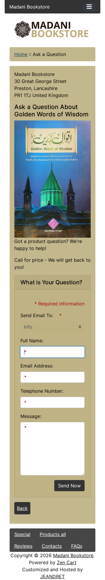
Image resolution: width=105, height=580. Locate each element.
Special (22, 534)
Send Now (69, 486)
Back (22, 508)
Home (20, 54)
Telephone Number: (41, 391)
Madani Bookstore (73, 555)
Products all (53, 534)
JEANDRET (52, 576)
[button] (52, 555)
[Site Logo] (52, 29)
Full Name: (31, 340)
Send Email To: (36, 315)
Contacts (52, 546)
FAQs (76, 546)
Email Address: (36, 366)
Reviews (23, 546)
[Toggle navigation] (89, 6)
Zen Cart (66, 562)
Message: (30, 416)
